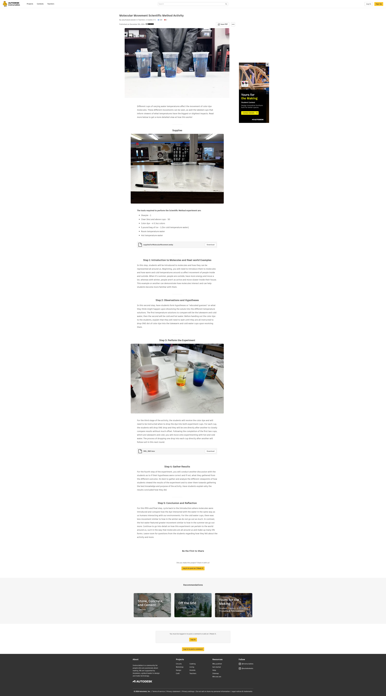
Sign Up (379, 4)
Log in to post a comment (193, 649)
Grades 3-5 (151, 20)
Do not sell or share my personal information (213, 691)
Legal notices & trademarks (242, 691)
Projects (30, 4)
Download (211, 245)
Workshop (179, 667)
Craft (178, 673)
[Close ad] (267, 65)
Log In (368, 4)
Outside (192, 670)
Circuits (179, 664)
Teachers (50, 4)
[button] (233, 24)
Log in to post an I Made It (193, 568)
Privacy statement (173, 691)
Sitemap (215, 673)
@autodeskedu (247, 668)
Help (214, 670)
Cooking (192, 664)
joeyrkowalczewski (129, 20)
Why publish (217, 664)
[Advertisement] (254, 93)
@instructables (247, 664)
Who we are (216, 677)
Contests (40, 4)
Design (178, 670)
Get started (216, 667)
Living (191, 667)
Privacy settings (188, 691)
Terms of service (158, 691)
